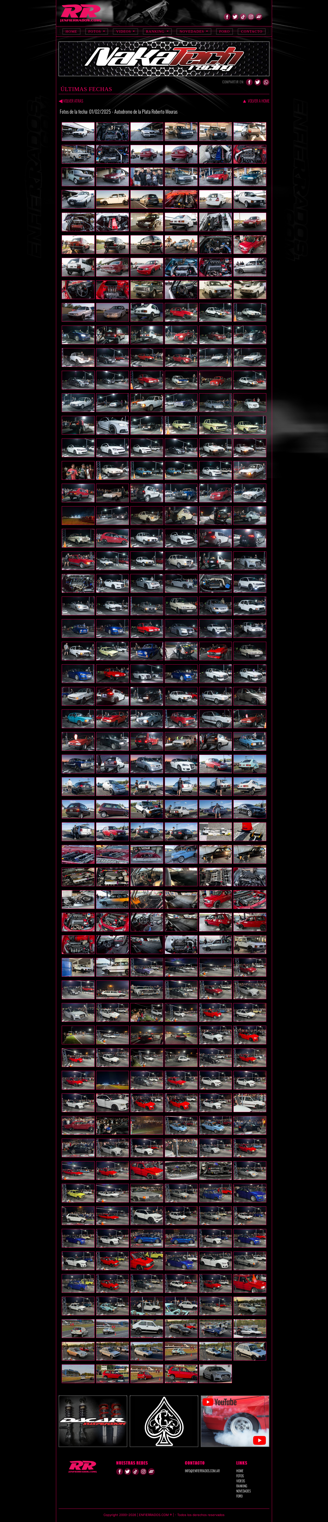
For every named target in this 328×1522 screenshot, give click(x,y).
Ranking (156, 31)
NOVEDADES (243, 1490)
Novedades (192, 31)
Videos (124, 31)
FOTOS (240, 1475)
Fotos (95, 31)
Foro (224, 31)
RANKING (241, 1485)
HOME (239, 1470)
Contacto (251, 31)
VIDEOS (240, 1480)
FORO (239, 1495)
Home (71, 31)
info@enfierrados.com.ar (202, 1470)
